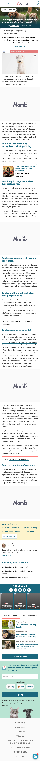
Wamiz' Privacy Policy (8, 703)
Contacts (20, 732)
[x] (15, 590)
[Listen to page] (35, 756)
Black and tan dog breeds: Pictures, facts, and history (26, 635)
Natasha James (14, 26)
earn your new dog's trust (19, 459)
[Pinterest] (29, 590)
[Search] (9, 2)
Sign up (20, 695)
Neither (30, 687)
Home (6, 31)
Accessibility (20, 752)
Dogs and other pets (10, 33)
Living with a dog (20, 31)
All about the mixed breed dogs (26, 641)
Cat (22, 687)
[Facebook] (11, 590)
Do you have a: (20, 682)
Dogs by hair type (22, 622)
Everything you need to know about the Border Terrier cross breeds (27, 646)
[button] (20, 567)
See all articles (20, 656)
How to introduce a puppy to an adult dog (20, 528)
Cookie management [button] (20, 747)
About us (20, 723)
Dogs (11, 31)
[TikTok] (24, 590)
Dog (12, 687)
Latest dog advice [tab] (29, 615)
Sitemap (20, 756)
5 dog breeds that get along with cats (19, 531)
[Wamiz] (24, 3)
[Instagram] (20, 590)
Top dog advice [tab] (10, 615)
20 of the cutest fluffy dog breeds (26, 626)
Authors (20, 727)
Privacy (20, 736)
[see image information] (37, 9)
